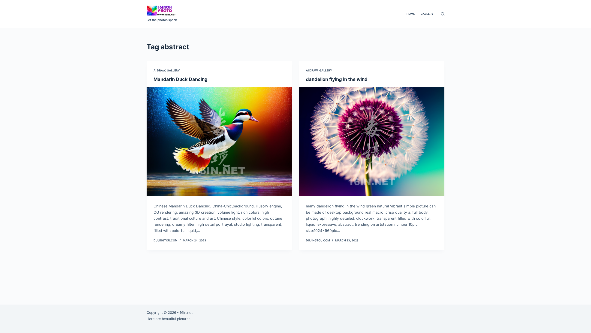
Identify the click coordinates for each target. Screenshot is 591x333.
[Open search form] (442, 14)
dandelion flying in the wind (337, 79)
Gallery (173, 70)
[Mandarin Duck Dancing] (219, 141)
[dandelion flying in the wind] (371, 141)
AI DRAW (159, 70)
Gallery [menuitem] (427, 13)
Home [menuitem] (411, 13)
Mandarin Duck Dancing (181, 79)
